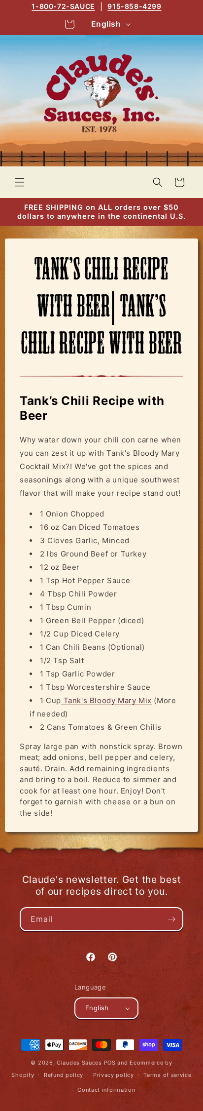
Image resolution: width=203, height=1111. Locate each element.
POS (110, 1062)
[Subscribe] (171, 919)
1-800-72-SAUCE (63, 6)
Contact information (106, 1089)
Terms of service (167, 1074)
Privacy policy (113, 1074)
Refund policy (63, 1074)
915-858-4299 (134, 6)
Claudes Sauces (79, 1062)
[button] (20, 182)
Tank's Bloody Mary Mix (106, 700)
